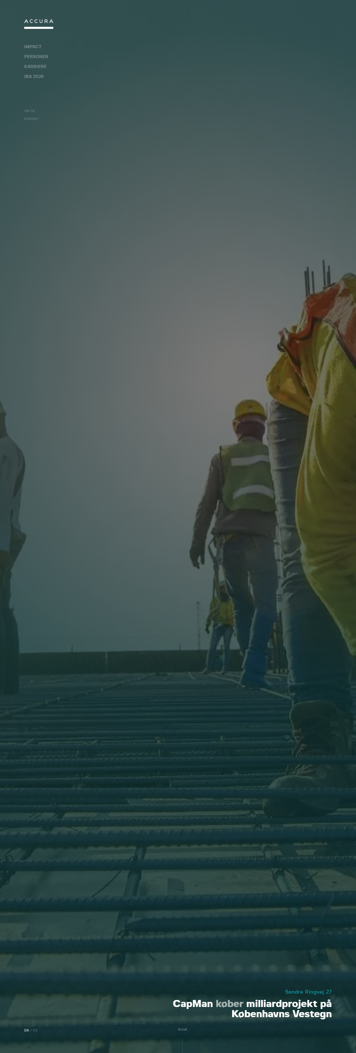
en (35, 1030)
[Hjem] (38, 25)
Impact (32, 47)
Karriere (35, 67)
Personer (36, 57)
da (26, 1030)
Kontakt (31, 119)
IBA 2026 (34, 77)
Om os (29, 111)
